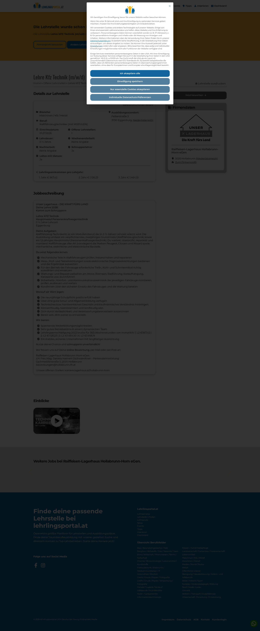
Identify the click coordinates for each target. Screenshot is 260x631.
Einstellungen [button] (96, 46)
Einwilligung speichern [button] (130, 81)
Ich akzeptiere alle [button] (130, 73)
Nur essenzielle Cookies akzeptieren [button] (130, 89)
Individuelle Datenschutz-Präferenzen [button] (130, 97)
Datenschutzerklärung (100, 41)
